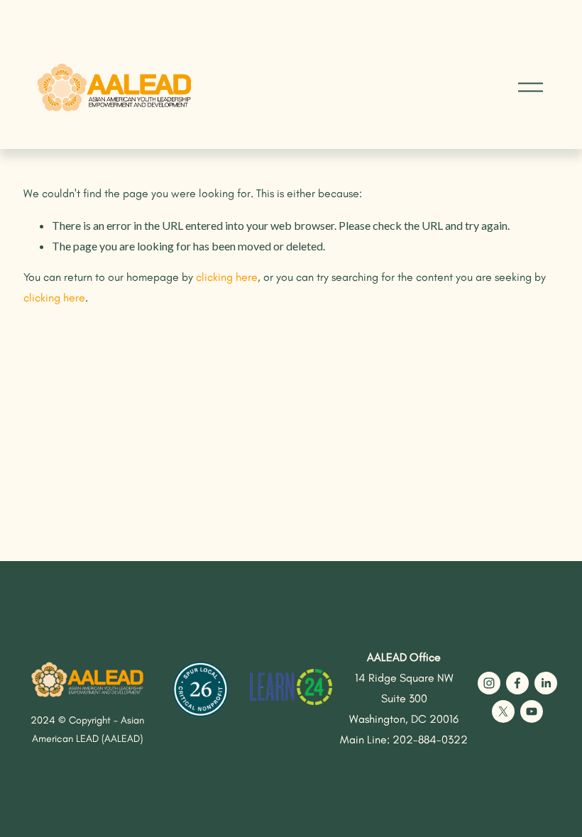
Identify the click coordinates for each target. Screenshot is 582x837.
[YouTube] (531, 711)
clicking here (227, 277)
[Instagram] (489, 683)
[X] (503, 711)
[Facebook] (517, 683)
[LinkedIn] (545, 683)
